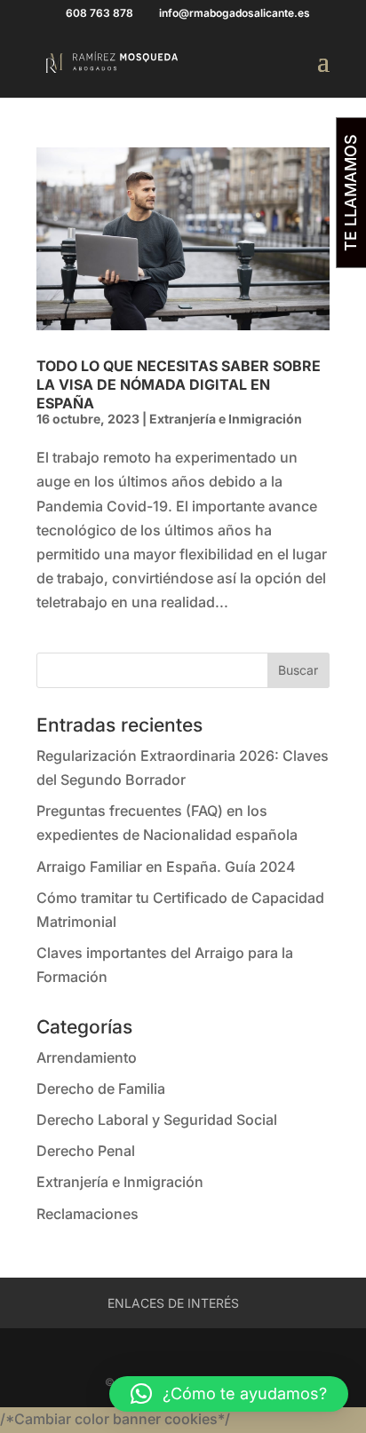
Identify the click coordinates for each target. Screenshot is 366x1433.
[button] (228, 1394)
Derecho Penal (85, 1151)
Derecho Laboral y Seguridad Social (156, 1119)
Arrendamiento (86, 1057)
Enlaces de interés (173, 1302)
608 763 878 (99, 13)
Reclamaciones (87, 1214)
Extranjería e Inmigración (225, 418)
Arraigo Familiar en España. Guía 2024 (166, 866)
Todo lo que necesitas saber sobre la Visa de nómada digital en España (178, 384)
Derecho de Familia (100, 1088)
